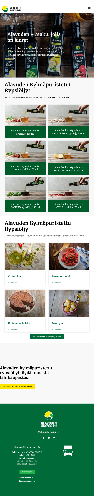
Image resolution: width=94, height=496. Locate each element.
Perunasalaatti (61, 276)
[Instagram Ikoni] (49, 438)
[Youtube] (54, 438)
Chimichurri (15, 276)
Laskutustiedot (26, 477)
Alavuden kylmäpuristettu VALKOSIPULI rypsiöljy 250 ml (68, 132)
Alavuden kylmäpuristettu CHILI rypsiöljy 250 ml (68, 206)
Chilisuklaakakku (19, 323)
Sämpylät (58, 323)
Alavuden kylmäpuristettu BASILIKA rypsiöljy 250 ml (25, 206)
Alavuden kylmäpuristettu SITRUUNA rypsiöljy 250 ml (69, 169)
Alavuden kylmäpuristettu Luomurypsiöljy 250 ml (25, 168)
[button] (89, 9)
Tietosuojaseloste (27, 481)
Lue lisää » (12, 282)
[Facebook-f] (44, 438)
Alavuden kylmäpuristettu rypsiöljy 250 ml (25, 132)
